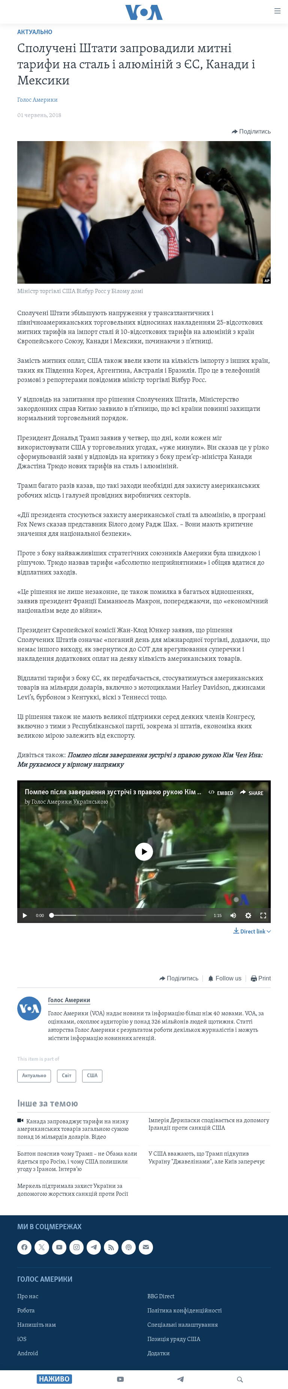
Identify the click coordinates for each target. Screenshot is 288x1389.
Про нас (27, 1297)
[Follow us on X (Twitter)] (41, 1247)
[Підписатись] (146, 1247)
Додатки (158, 1354)
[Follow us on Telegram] (94, 1247)
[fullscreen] (263, 915)
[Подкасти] (129, 1247)
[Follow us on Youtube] (59, 1247)
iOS (22, 1339)
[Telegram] (180, 1379)
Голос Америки (37, 100)
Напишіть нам (36, 1325)
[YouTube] (120, 1379)
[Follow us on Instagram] (76, 1247)
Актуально (34, 32)
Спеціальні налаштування (182, 1325)
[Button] (251, 132)
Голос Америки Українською (70, 802)
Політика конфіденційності (184, 1311)
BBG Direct (160, 1297)
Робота (26, 1311)
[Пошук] (240, 1379)
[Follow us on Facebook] (24, 1247)
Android (27, 1354)
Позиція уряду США (173, 1339)
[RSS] (111, 1247)
